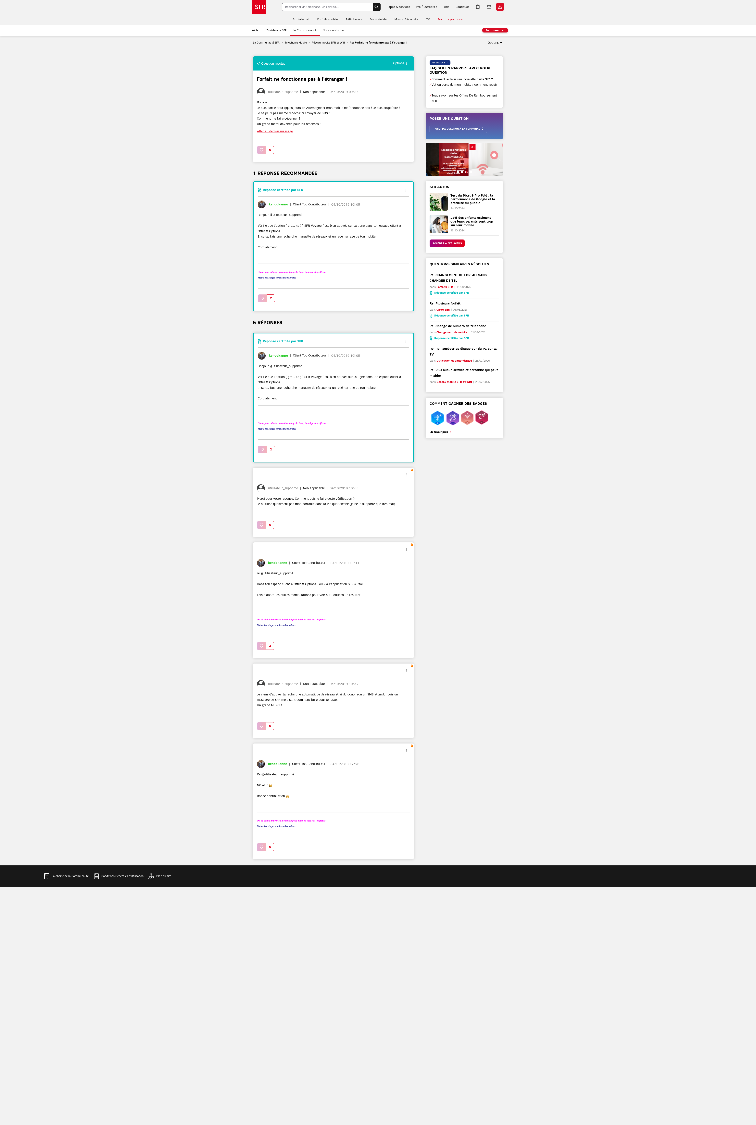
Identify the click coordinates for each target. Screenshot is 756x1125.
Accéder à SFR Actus (447, 243)
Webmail (489, 7)
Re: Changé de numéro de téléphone (458, 326)
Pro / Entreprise (426, 7)
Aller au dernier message (275, 131)
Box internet (301, 19)
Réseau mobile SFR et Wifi (328, 42)
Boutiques (462, 7)
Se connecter (495, 30)
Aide (446, 7)
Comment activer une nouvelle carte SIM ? (462, 79)
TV (428, 19)
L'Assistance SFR (276, 30)
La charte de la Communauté (70, 876)
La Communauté (305, 30)
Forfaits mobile (327, 19)
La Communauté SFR (266, 42)
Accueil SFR (259, 7)
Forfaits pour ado (450, 19)
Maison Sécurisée (406, 19)
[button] (261, 150)
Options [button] (493, 43)
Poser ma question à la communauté (458, 128)
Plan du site (163, 876)
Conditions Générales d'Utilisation (122, 876)
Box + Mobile (378, 19)
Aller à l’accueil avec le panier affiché (478, 7)
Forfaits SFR (444, 287)
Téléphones (354, 19)
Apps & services (399, 7)
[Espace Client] (500, 7)
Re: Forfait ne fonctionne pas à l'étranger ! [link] (378, 42)
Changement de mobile (451, 332)
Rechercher (377, 7)
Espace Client (500, 7)
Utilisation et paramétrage (454, 360)
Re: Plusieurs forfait (445, 303)
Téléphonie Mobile (296, 42)
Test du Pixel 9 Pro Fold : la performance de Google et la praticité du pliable (472, 199)
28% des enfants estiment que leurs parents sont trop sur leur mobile (471, 221)
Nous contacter (333, 30)
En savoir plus (439, 432)
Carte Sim (443, 309)
